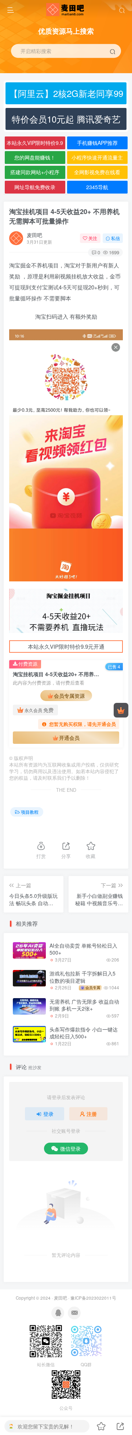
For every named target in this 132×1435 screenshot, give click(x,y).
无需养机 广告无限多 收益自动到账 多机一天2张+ (84, 1005)
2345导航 (97, 187)
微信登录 (70, 1148)
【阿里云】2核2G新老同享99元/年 (66, 95)
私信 (115, 238)
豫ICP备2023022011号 (93, 1298)
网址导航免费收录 (34, 187)
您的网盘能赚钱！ (34, 157)
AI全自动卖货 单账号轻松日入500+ (83, 949)
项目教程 (29, 812)
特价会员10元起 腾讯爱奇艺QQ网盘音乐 (66, 121)
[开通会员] (121, 710)
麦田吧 (34, 235)
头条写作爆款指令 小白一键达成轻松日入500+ (84, 1033)
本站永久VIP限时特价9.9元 (35, 144)
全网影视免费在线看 (97, 172)
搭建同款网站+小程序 (34, 172)
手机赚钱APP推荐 (97, 142)
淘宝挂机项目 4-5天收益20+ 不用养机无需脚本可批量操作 (64, 216)
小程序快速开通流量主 (97, 157)
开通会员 (69, 737)
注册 (92, 1113)
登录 (48, 1113)
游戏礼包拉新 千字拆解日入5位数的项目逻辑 (82, 977)
